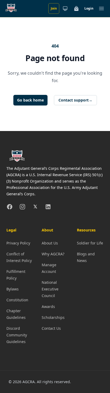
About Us (50, 243)
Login (88, 8)
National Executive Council (50, 289)
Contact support (75, 100)
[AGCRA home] (11, 8)
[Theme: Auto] (65, 8)
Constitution (17, 299)
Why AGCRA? (53, 253)
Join (54, 8)
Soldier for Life (90, 243)
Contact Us (51, 328)
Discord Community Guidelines (16, 335)
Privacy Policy (18, 243)
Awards (48, 306)
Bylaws (12, 288)
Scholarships (53, 317)
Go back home (30, 100)
